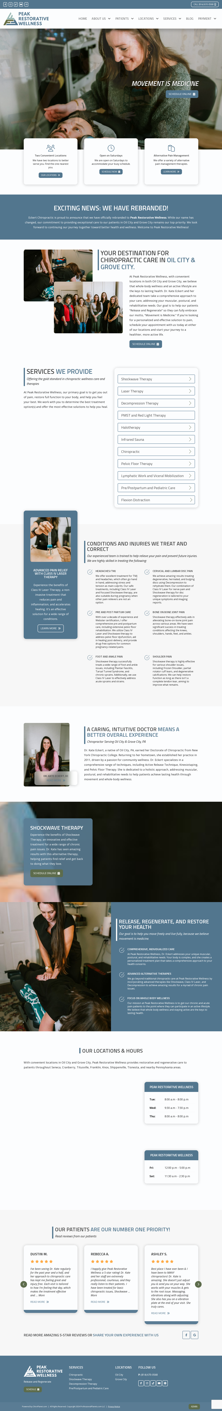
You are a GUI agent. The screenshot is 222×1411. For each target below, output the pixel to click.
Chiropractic (130, 451)
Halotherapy (130, 427)
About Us (99, 18)
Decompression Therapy (139, 403)
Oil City (119, 1374)
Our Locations (49, 175)
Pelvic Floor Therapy (137, 463)
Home (83, 18)
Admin (194, 1406)
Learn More (169, 171)
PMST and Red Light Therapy (143, 415)
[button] (23, 1284)
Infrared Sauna (132, 439)
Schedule (31, 1389)
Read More (54, 780)
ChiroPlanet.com (40, 1406)
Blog (189, 18)
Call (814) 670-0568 (203, 4)
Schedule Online (180, 94)
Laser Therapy (132, 391)
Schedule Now (109, 171)
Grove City (121, 1379)
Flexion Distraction (135, 500)
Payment (205, 18)
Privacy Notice (114, 1406)
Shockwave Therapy (136, 379)
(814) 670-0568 (149, 1374)
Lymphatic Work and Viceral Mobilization (152, 475)
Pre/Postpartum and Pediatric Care (148, 487)
